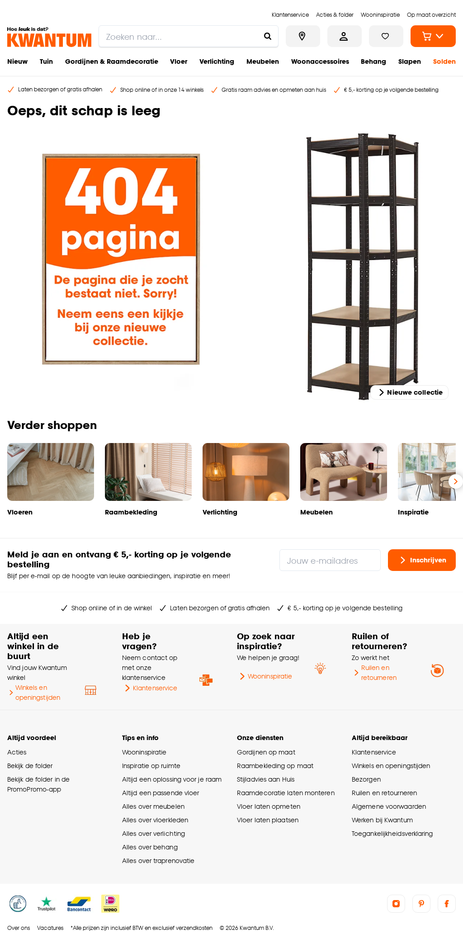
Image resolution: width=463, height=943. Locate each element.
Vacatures (50, 927)
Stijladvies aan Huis (265, 779)
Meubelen (262, 61)
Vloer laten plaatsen (267, 820)
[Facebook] (447, 904)
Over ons (18, 927)
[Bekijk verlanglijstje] (386, 36)
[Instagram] (396, 904)
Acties (17, 752)
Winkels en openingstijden (37, 692)
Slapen (409, 61)
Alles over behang (150, 847)
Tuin (46, 61)
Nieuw (17, 61)
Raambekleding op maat (275, 765)
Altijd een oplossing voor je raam (172, 779)
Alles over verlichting (153, 833)
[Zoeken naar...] (267, 36)
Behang (373, 61)
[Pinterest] (421, 904)
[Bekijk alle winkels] (303, 36)
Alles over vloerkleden (155, 820)
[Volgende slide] (456, 481)
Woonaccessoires (320, 61)
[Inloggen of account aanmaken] (344, 36)
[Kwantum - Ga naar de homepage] (49, 37)
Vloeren (20, 512)
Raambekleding (131, 512)
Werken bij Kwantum (382, 820)
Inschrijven (428, 560)
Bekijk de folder (30, 765)
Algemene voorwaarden (389, 806)
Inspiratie (413, 512)
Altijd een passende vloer (160, 793)
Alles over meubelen (153, 806)
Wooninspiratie (270, 676)
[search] (189, 36)
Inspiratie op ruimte (151, 765)
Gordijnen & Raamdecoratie (111, 61)
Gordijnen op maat (266, 752)
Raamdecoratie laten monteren (286, 793)
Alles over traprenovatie (158, 860)
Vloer (178, 61)
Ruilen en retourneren (379, 672)
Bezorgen (366, 779)
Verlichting (216, 61)
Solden (444, 61)
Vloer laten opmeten (268, 806)
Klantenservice (155, 688)
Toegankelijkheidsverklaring (392, 833)
